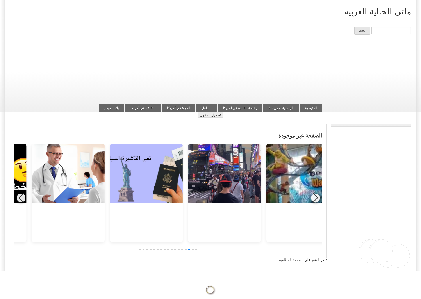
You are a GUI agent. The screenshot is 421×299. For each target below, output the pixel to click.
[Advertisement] (210, 70)
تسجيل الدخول (210, 115)
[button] (196, 249)
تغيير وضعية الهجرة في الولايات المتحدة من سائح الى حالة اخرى (207, 220)
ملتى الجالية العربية (377, 11)
